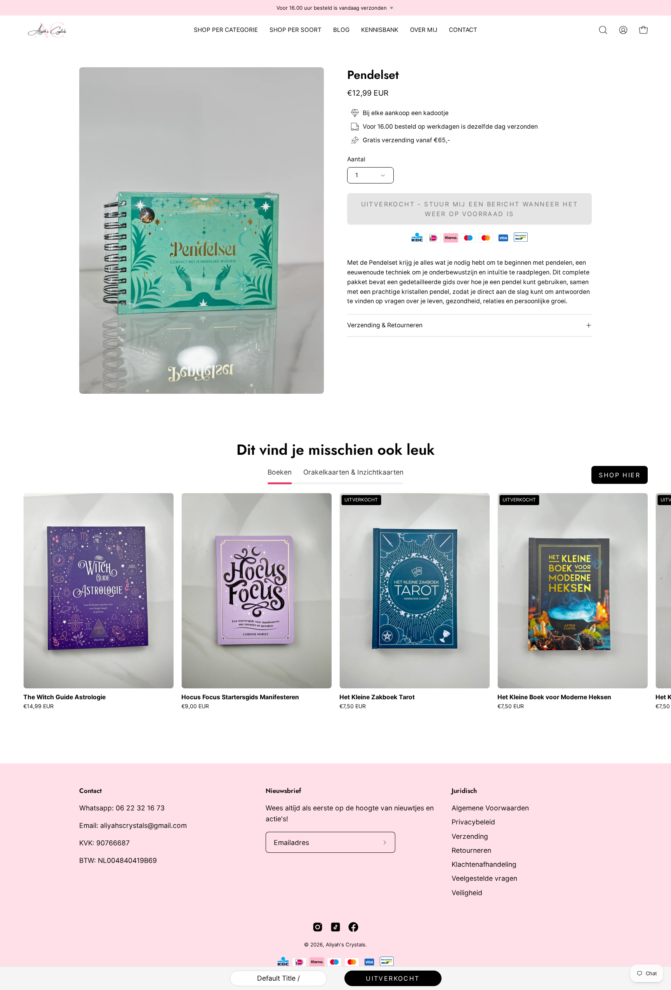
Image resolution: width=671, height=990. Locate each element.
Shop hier (619, 475)
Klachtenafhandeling (484, 864)
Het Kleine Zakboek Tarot (377, 697)
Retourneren (471, 850)
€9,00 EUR (195, 706)
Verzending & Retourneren (384, 325)
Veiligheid (467, 893)
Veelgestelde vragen (484, 879)
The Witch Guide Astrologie (64, 697)
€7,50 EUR (352, 706)
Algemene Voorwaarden (490, 808)
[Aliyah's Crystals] (50, 29)
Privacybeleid (473, 822)
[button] (603, 30)
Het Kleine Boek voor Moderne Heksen (554, 697)
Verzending (470, 836)
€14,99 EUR (38, 706)
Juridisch (464, 791)
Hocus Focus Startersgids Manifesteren (240, 697)
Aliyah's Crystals (345, 944)
